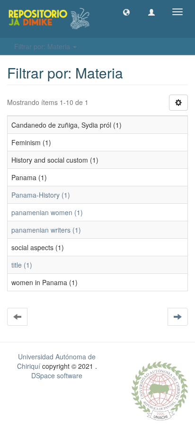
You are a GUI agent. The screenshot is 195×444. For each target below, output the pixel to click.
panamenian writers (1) (46, 230)
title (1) (21, 265)
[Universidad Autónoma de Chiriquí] (159, 389)
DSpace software (56, 375)
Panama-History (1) (40, 195)
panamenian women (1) (47, 212)
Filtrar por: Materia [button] (43, 46)
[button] (126, 12)
